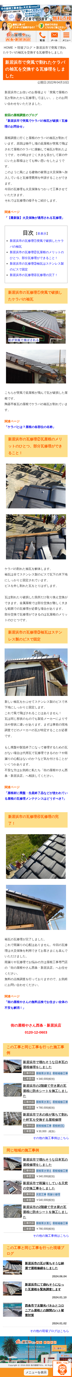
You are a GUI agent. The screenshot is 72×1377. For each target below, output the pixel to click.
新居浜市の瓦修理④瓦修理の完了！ (34, 275)
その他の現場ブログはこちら (49, 1331)
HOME (8, 47)
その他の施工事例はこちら (51, 1138)
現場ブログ (24, 47)
